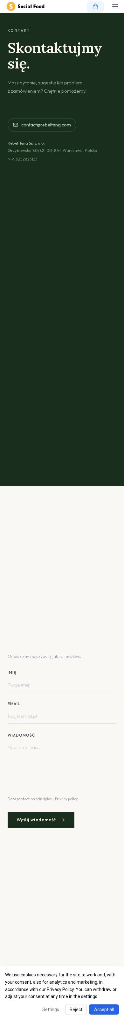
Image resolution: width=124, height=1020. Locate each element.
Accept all (104, 1009)
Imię (12, 672)
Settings (50, 1009)
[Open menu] (115, 6)
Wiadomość (21, 735)
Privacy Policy (60, 989)
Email (14, 703)
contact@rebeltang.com (46, 125)
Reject (76, 1009)
